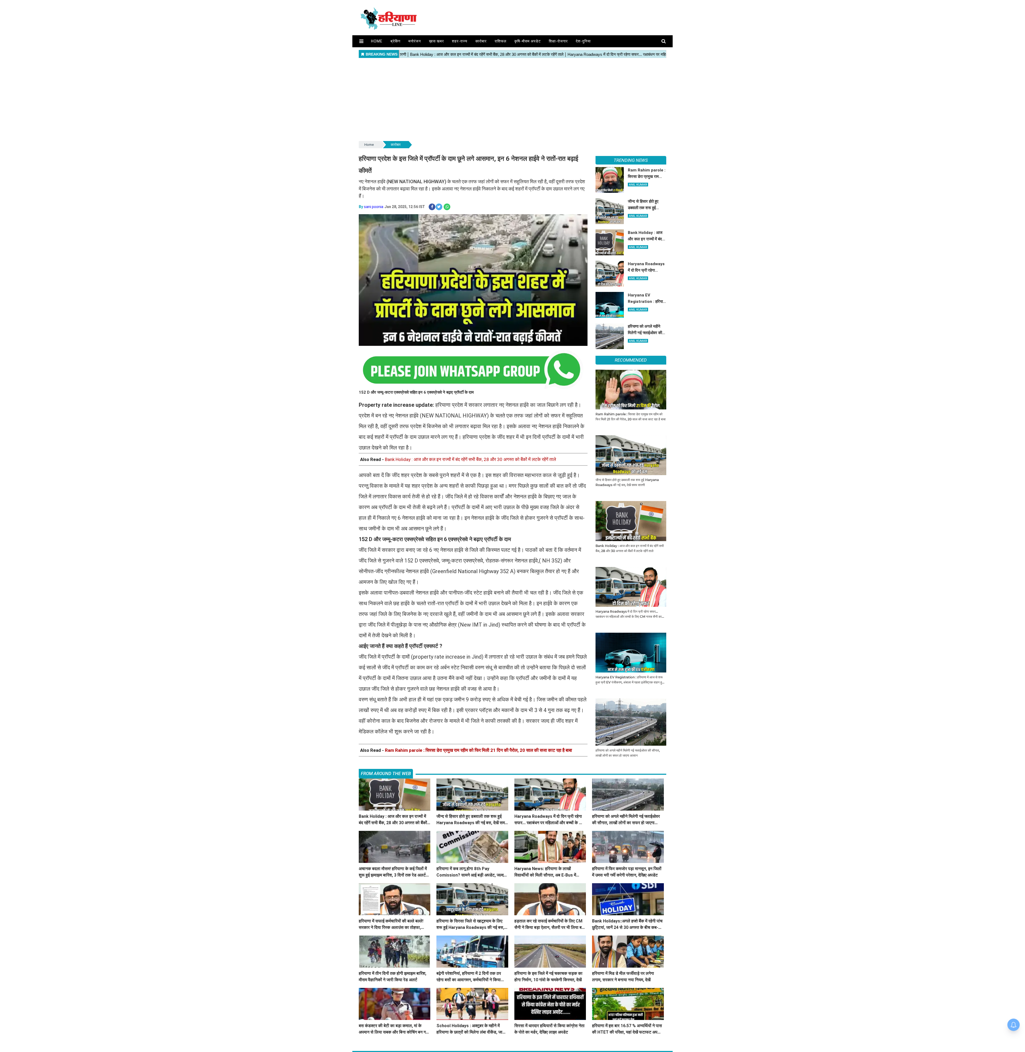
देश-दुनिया (583, 41)
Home (377, 41)
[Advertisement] (512, 99)
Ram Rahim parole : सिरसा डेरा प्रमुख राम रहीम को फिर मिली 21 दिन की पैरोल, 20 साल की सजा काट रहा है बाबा (478, 750)
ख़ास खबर (436, 41)
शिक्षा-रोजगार (558, 41)
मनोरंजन (414, 41)
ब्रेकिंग (395, 41)
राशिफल (500, 41)
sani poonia (373, 207)
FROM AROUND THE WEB (386, 773)
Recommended (631, 360)
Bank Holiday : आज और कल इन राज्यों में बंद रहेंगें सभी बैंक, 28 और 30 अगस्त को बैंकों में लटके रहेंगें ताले (470, 459)
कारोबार (481, 41)
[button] (361, 41)
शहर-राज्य (459, 41)
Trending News (631, 160)
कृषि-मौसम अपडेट (527, 41)
